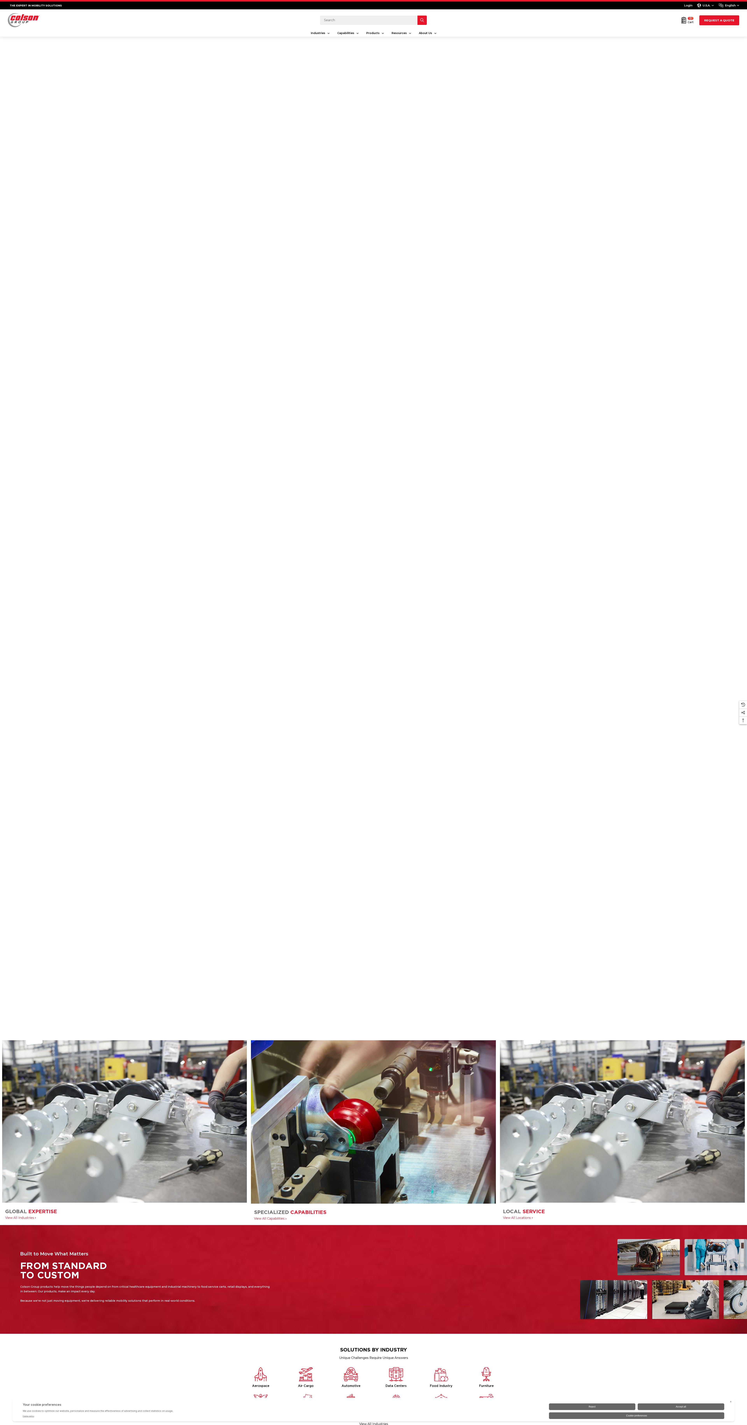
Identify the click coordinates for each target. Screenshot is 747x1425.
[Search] (422, 20)
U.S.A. (706, 5)
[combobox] (729, 5)
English (730, 5)
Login (688, 5)
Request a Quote (719, 20)
